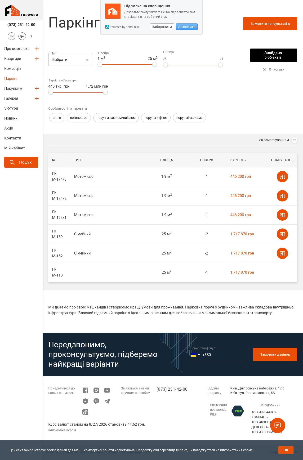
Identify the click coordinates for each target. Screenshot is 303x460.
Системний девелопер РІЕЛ (218, 409)
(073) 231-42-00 (21, 24)
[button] (56, 117)
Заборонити (162, 26)
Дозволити (187, 26)
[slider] (100, 64)
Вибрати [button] (59, 59)
